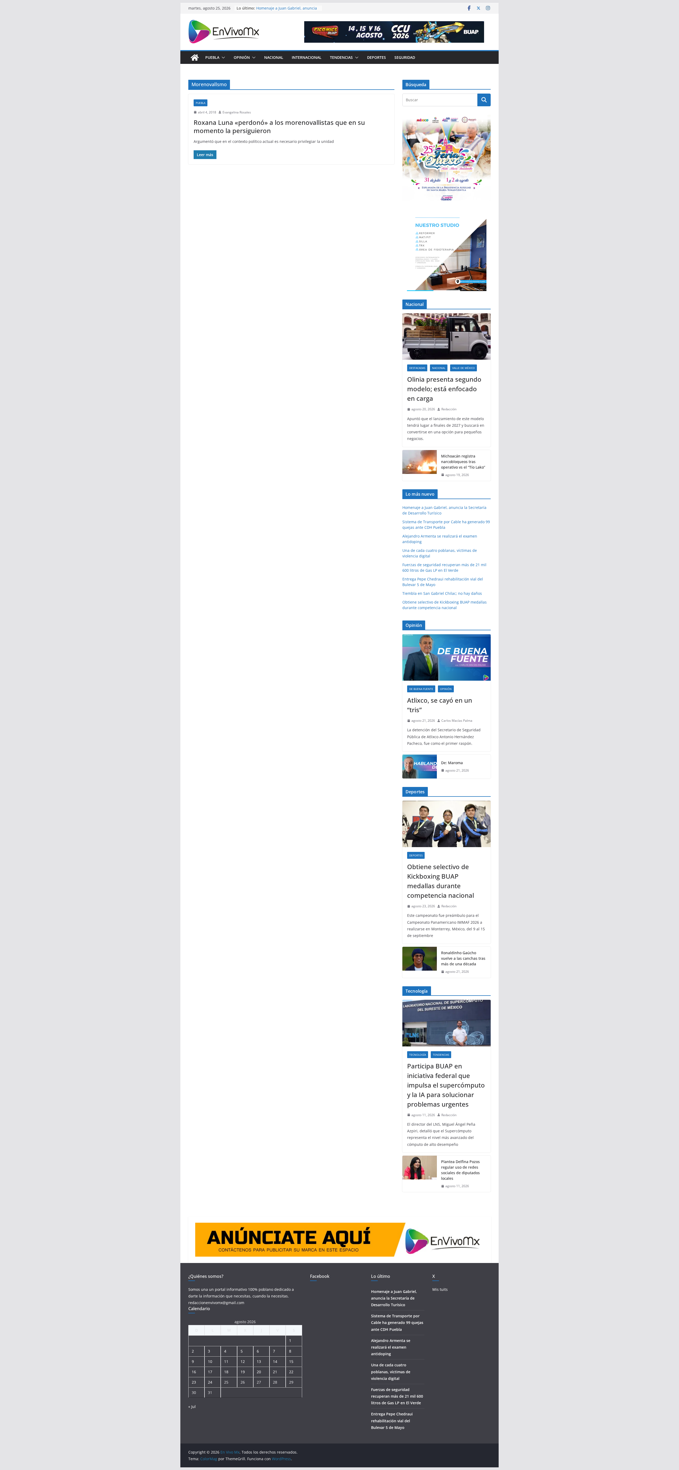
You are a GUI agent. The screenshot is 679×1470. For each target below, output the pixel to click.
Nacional (273, 57)
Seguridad (404, 57)
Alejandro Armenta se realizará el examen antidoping (390, 1347)
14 (275, 1361)
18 (226, 1371)
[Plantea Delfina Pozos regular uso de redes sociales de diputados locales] (419, 1174)
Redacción (448, 409)
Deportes (376, 57)
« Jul (192, 1406)
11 (226, 1361)
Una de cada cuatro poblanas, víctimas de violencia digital (390, 1371)
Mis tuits (440, 1289)
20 (259, 1371)
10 (210, 1361)
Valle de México (463, 368)
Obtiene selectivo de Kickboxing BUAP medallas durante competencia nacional (440, 881)
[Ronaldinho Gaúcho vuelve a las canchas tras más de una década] (419, 962)
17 (210, 1371)
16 (194, 1371)
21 (275, 1371)
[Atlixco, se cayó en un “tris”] (446, 657)
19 (243, 1371)
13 (259, 1361)
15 (291, 1361)
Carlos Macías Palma (456, 720)
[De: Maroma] (419, 766)
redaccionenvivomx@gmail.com (216, 1302)
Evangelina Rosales (237, 112)
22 (291, 1371)
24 (210, 1382)
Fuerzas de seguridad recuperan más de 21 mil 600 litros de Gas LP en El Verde (397, 1396)
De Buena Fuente (421, 689)
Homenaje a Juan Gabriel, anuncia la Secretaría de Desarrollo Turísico (394, 1298)
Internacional (306, 57)
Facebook (319, 1276)
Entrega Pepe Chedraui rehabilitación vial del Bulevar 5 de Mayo (392, 1420)
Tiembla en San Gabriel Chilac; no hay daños (442, 593)
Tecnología (417, 1055)
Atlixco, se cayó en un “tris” (439, 705)
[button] (222, 57)
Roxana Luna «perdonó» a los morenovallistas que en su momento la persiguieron (279, 126)
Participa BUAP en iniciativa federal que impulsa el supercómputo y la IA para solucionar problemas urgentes (446, 1085)
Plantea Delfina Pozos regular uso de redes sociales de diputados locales (460, 1170)
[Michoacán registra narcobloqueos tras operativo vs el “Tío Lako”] (419, 465)
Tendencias (341, 57)
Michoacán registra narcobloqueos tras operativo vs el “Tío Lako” (463, 462)
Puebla (212, 57)
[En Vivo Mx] (194, 57)
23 (194, 1382)
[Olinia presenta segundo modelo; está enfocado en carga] (446, 336)
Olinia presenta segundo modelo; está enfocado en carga (444, 389)
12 (243, 1361)
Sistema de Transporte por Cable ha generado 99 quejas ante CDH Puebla (397, 1322)
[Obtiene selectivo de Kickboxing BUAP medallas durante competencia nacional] (446, 824)
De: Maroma (452, 762)
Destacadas (417, 368)
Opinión (242, 57)
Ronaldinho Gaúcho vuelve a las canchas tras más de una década (463, 958)
